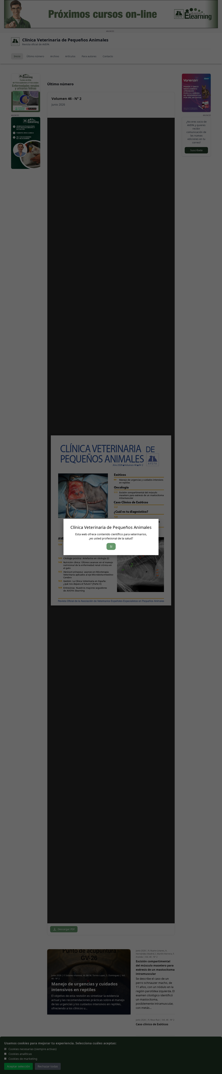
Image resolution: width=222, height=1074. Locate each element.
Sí (111, 546)
